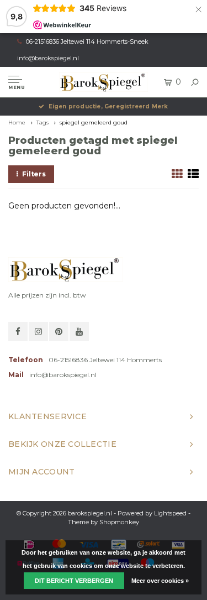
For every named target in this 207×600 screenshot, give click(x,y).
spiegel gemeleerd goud (94, 122)
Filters (34, 174)
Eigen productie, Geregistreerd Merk (108, 106)
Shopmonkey (119, 522)
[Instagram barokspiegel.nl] (38, 331)
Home (16, 122)
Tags (42, 122)
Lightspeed (170, 513)
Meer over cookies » (160, 580)
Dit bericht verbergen (74, 580)
